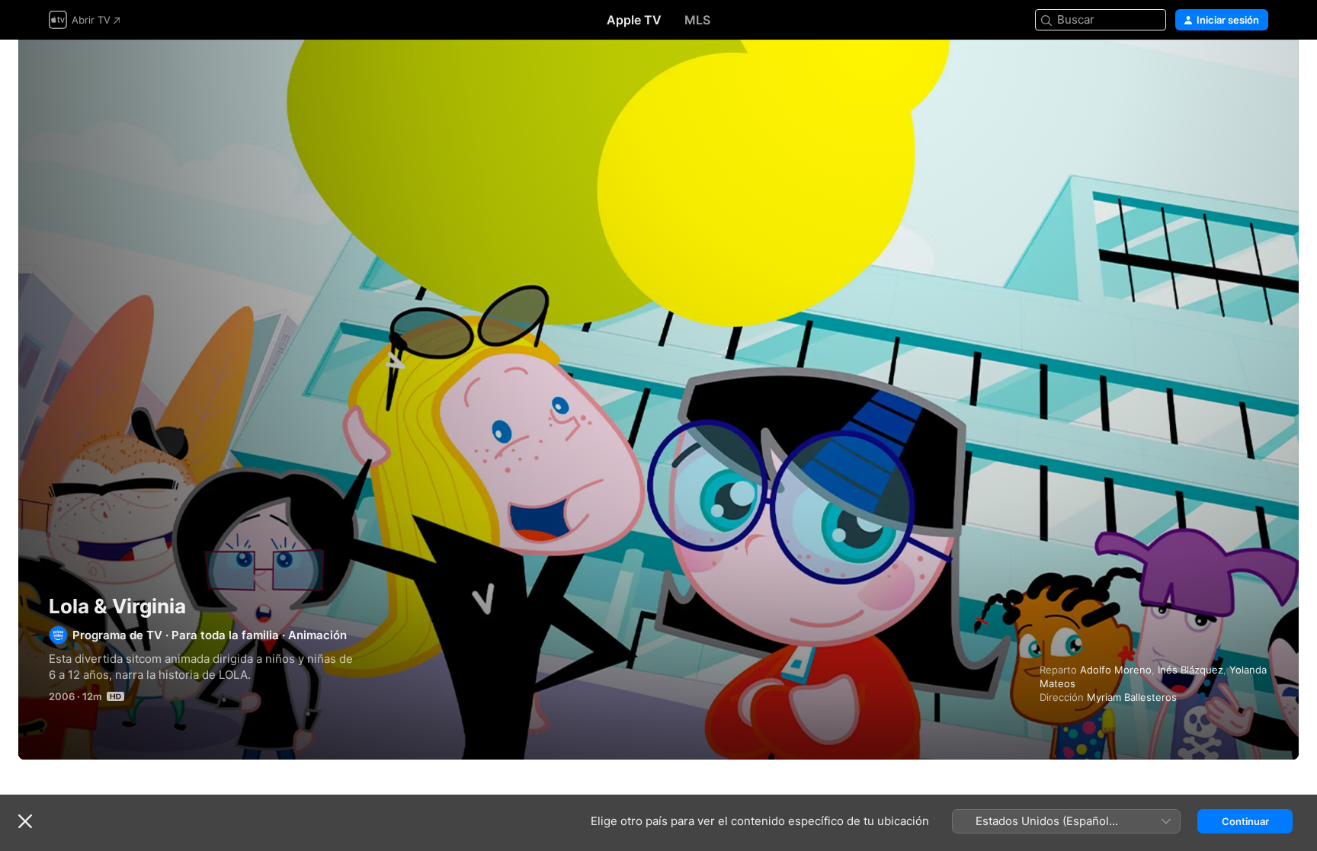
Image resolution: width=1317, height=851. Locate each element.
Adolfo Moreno (1116, 670)
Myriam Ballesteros (1132, 697)
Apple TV (634, 19)
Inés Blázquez (1190, 670)
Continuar (1245, 821)
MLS (697, 19)
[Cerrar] (25, 821)
